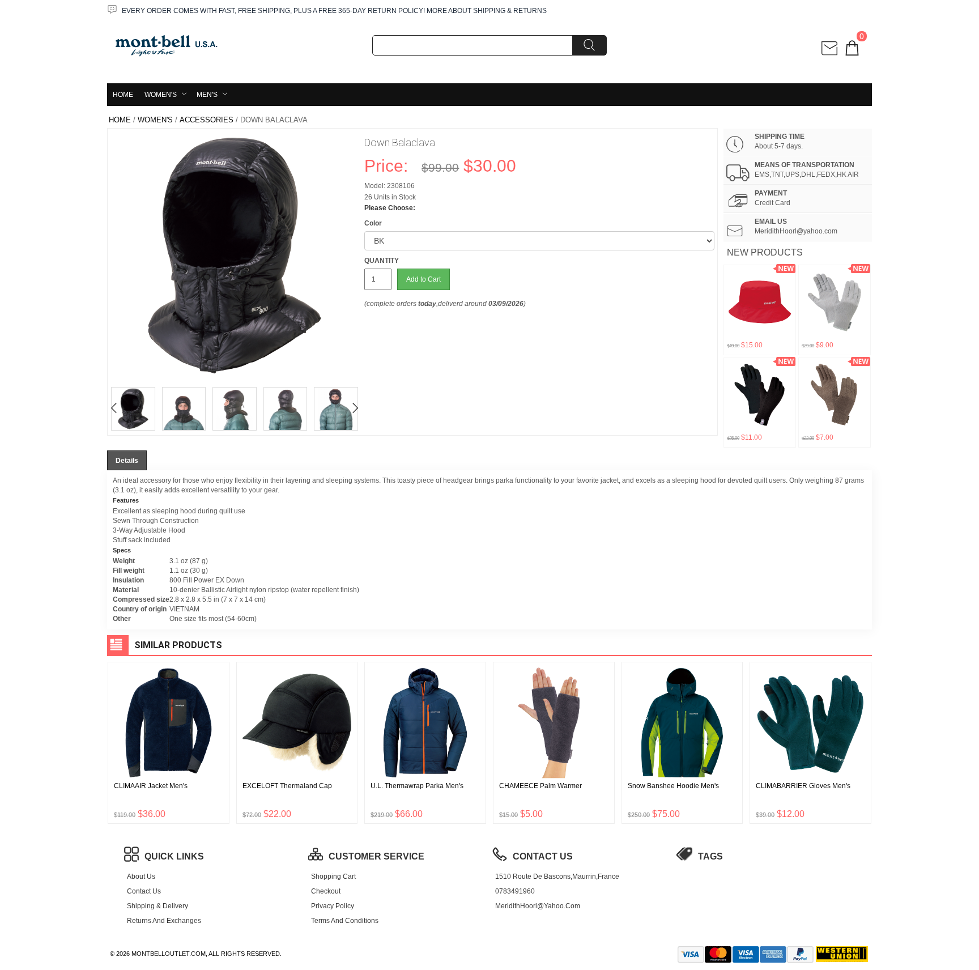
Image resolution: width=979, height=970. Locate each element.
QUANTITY (381, 261)
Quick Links (174, 856)
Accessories (206, 120)
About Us (141, 876)
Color (373, 223)
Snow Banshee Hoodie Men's (673, 786)
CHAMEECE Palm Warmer (540, 786)
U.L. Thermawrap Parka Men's (417, 786)
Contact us (144, 891)
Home (123, 95)
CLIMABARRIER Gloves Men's (803, 786)
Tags (710, 856)
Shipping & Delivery (157, 906)
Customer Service (376, 856)
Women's (160, 95)
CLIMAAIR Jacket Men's (151, 786)
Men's (207, 95)
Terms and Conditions (344, 921)
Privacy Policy (332, 906)
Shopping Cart (333, 876)
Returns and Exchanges (164, 921)
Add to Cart (423, 279)
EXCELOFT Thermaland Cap (287, 786)
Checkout (325, 891)
